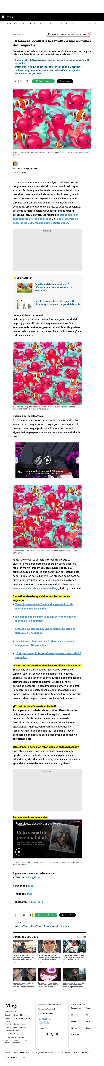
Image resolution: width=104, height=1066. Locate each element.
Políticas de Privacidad (46, 1009)
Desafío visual (51, 926)
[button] (18, 852)
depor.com (54, 1052)
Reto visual (36, 926)
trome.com (66, 1052)
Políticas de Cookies (45, 1013)
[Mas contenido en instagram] (56, 1034)
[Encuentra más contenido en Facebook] (16, 81)
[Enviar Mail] (14, 168)
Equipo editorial (10, 1012)
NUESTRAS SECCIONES (78, 1004)
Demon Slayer (71, 24)
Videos (88, 1008)
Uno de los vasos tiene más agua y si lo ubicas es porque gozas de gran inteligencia (57, 303)
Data (88, 1015)
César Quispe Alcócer (27, 168)
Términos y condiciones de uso (49, 1004)
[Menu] (4, 16)
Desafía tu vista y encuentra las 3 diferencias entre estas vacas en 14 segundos (53, 287)
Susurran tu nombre (57, 24)
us (72, 1015)
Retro (88, 1021)
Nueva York (33, 24)
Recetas (89, 1028)
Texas (25, 24)
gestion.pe (42, 1052)
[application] (47, 839)
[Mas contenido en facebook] (47, 1034)
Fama (73, 1021)
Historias (75, 1035)
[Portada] (11, 1010)
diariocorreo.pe (80, 1052)
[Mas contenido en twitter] (52, 1034)
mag (23, 1057)
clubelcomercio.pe (27, 1052)
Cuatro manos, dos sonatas (88, 24)
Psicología (43, 24)
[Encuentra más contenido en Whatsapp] (27, 81)
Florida (9, 24)
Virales (74, 1028)
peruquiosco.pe (11, 1057)
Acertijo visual (22, 926)
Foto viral (64, 926)
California (17, 24)
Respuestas (76, 1008)
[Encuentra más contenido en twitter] (21, 81)
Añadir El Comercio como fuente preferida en (69, 34)
